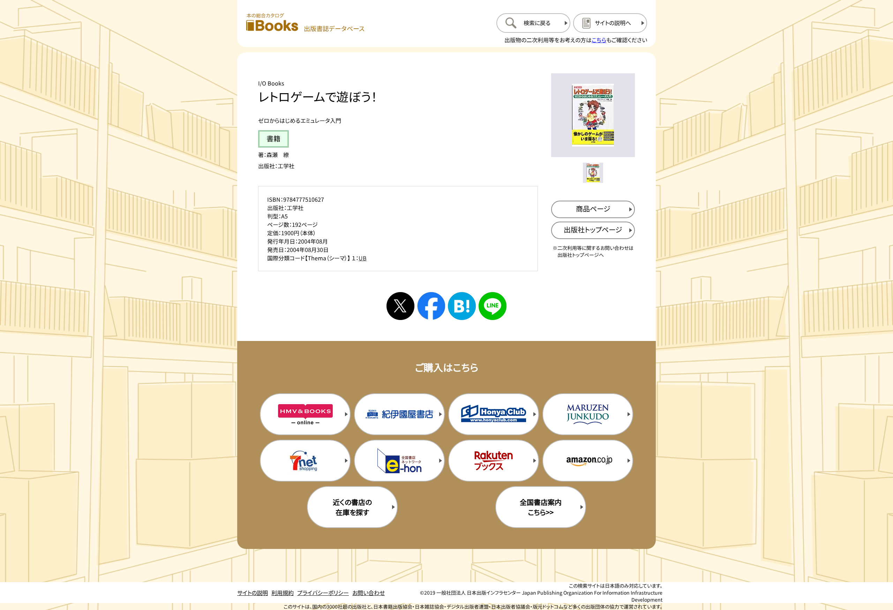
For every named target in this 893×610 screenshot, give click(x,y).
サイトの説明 (252, 592)
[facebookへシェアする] (431, 306)
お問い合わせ (368, 592)
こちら (599, 40)
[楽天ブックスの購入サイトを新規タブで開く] (493, 461)
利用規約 (282, 592)
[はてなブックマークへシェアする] (462, 306)
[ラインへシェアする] (492, 306)
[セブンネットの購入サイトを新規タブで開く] (305, 461)
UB (363, 258)
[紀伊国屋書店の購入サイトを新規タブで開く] (399, 414)
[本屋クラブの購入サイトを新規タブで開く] (493, 414)
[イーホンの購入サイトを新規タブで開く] (399, 461)
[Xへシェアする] (400, 306)
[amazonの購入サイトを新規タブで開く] (587, 461)
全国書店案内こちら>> (541, 507)
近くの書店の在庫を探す (352, 507)
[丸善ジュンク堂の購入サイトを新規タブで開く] (587, 414)
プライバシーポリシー (323, 592)
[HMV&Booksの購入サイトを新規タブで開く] (305, 414)
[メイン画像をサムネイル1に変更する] (593, 173)
